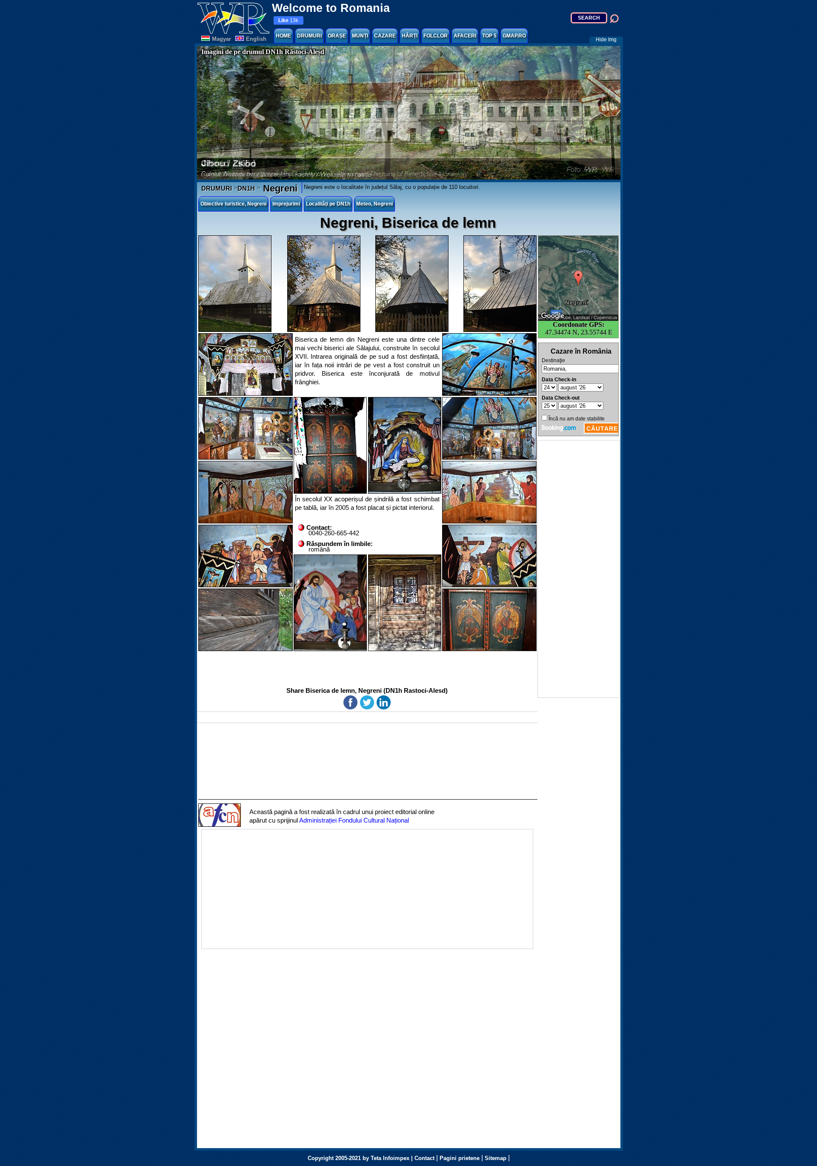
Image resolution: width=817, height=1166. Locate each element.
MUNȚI (360, 36)
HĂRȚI (409, 36)
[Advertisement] (579, 569)
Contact (424, 1158)
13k (288, 20)
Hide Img (606, 40)
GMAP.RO (514, 36)
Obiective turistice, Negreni (233, 204)
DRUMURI (309, 36)
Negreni (278, 188)
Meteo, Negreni (374, 204)
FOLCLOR (435, 36)
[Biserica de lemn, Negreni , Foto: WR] (234, 283)
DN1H (246, 188)
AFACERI (465, 36)
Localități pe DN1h (328, 204)
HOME (283, 36)
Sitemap (495, 1158)
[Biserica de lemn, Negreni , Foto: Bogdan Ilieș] (404, 602)
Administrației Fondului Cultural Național (354, 820)
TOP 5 (489, 36)
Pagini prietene (460, 1158)
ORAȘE (337, 36)
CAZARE (385, 36)
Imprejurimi (286, 204)
